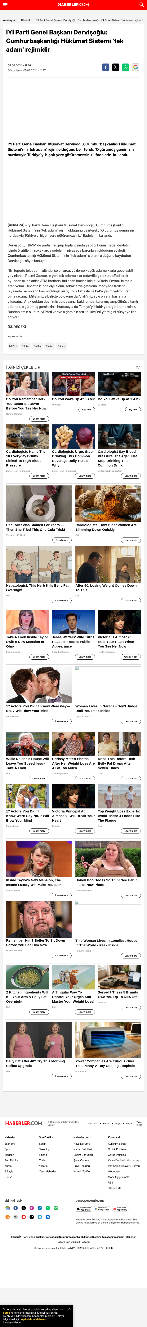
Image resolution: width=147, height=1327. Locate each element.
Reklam (106, 1123)
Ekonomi (10, 1143)
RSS (110, 1182)
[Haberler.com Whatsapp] (48, 1208)
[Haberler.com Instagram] (32, 1208)
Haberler (10, 1137)
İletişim (118, 1123)
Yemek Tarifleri (82, 1171)
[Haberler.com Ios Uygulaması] (84, 1209)
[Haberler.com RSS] (8, 1217)
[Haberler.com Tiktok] (32, 1217)
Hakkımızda (93, 1123)
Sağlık (42, 1143)
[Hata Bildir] (66, 1248)
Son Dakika (11, 1160)
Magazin (10, 1154)
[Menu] (5, 4)
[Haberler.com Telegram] (40, 1217)
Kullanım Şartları (117, 1143)
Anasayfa (9, 20)
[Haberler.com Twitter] (24, 1208)
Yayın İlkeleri (139, 1123)
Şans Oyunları (82, 1160)
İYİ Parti (13, 346)
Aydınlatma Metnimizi (34, 1319)
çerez (6, 1312)
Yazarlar (43, 1165)
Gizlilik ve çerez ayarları (47, 1248)
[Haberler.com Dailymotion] (48, 1217)
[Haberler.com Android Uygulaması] (102, 1209)
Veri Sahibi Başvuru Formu (124, 1165)
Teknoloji (44, 1149)
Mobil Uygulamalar (119, 1177)
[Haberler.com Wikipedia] (16, 1217)
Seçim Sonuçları (83, 1154)
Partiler (37, 346)
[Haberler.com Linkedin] (40, 1208)
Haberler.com (82, 1137)
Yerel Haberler (47, 1171)
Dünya (8, 1177)
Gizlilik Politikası (117, 1149)
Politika (25, 346)
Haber (60, 1241)
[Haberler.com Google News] (8, 1208)
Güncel (25, 20)
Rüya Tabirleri (82, 1165)
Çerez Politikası (117, 1154)
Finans (43, 1154)
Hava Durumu (82, 1143)
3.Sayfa (9, 1171)
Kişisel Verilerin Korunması (124, 1160)
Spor (7, 1149)
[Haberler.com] (24, 1123)
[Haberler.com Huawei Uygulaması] (120, 1209)
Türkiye (49, 346)
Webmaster (115, 1171)
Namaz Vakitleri (83, 1149)
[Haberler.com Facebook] (16, 1208)
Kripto (8, 1165)
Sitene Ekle (114, 1188)
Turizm (43, 1160)
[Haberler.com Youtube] (24, 1217)
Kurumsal (114, 1137)
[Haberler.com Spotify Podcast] (56, 1208)
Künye (129, 1123)
